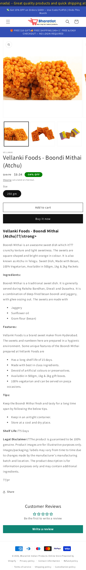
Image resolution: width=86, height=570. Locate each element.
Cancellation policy (65, 566)
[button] (8, 21)
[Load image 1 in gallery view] (16, 134)
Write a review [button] (42, 529)
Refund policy (71, 560)
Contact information (49, 560)
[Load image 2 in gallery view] (43, 134)
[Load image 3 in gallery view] (69, 134)
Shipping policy (43, 566)
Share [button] (10, 491)
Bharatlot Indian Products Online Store (41, 555)
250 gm (12, 194)
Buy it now (43, 219)
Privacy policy (27, 560)
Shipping (7, 180)
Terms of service (22, 566)
